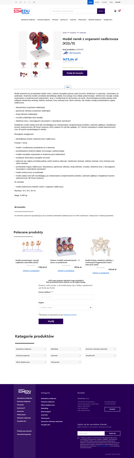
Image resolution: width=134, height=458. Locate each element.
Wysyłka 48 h (108, 19)
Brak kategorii (46, 411)
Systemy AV (64, 19)
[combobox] (66, 307)
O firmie (104, 2)
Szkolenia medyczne (94, 19)
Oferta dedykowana (23, 362)
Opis (68, 87)
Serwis (97, 2)
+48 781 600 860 (110, 404)
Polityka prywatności (24, 431)
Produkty (73, 32)
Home (65, 32)
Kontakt (117, 2)
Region (41, 302)
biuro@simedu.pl (110, 402)
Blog (111, 2)
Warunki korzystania (24, 434)
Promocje (55, 19)
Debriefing (54, 349)
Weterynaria (82, 19)
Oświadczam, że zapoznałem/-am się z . (58, 315)
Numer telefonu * (46, 292)
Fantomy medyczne (43, 19)
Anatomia (73, 19)
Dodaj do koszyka (75, 73)
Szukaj (101, 11)
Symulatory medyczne (28, 19)
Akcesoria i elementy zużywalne (96, 349)
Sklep (90, 2)
